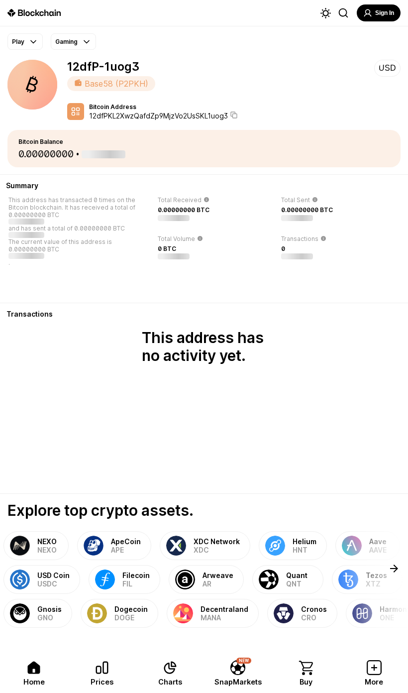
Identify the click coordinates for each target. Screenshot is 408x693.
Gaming (66, 41)
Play (18, 41)
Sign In (384, 12)
